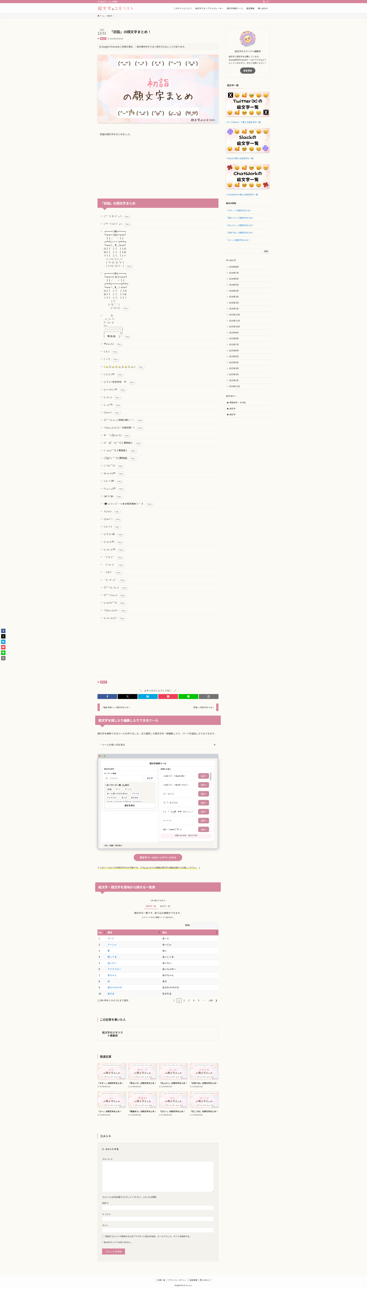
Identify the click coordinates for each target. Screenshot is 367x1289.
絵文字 (233, 408)
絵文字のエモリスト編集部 (112, 1034)
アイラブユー (114, 969)
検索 (266, 251)
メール (106, 1214)
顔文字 (103, 38)
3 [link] (189, 1000)
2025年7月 (234, 344)
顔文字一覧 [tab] (151, 906)
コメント (107, 1158)
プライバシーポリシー (177, 1280)
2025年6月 (234, 350)
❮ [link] (174, 1000)
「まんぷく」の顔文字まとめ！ (240, 225)
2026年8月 (234, 266)
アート (111, 938)
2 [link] (184, 1000)
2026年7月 (234, 272)
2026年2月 (234, 302)
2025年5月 (234, 356)
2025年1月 (234, 380)
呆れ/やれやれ (115, 987)
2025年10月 (234, 326)
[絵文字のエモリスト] (115, 8)
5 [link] (198, 1000)
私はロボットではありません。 (118, 1242)
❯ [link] (216, 1000)
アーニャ (112, 944)
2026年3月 (234, 296)
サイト (105, 1225)
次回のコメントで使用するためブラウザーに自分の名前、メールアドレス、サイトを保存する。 (148, 1236)
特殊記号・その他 (238, 402)
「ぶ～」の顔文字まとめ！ (238, 240)
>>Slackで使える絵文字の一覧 (239, 158)
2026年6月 (234, 278)
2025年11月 (234, 320)
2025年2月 (234, 374)
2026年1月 (234, 308)
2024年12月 (234, 386)
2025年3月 (234, 368)
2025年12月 (234, 314)
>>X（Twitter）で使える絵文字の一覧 (243, 122)
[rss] (264, 1)
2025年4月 (234, 362)
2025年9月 (234, 332)
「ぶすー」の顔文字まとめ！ (239, 210)
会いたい (112, 963)
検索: (187, 925)
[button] (107, 696)
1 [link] (179, 1000)
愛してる (112, 956)
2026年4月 (234, 290)
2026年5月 (234, 284)
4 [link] (193, 1000)
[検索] (268, 1)
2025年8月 (234, 338)
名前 (105, 1202)
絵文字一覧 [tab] (165, 906)
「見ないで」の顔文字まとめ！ (240, 217)
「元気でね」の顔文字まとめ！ (240, 232)
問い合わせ (204, 1280)
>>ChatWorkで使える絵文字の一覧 (242, 194)
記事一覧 (161, 1280)
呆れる (111, 993)
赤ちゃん (112, 975)
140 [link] (211, 1000)
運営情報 (247, 70)
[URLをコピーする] (208, 696)
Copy (126, 216)
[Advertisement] (158, 165)
